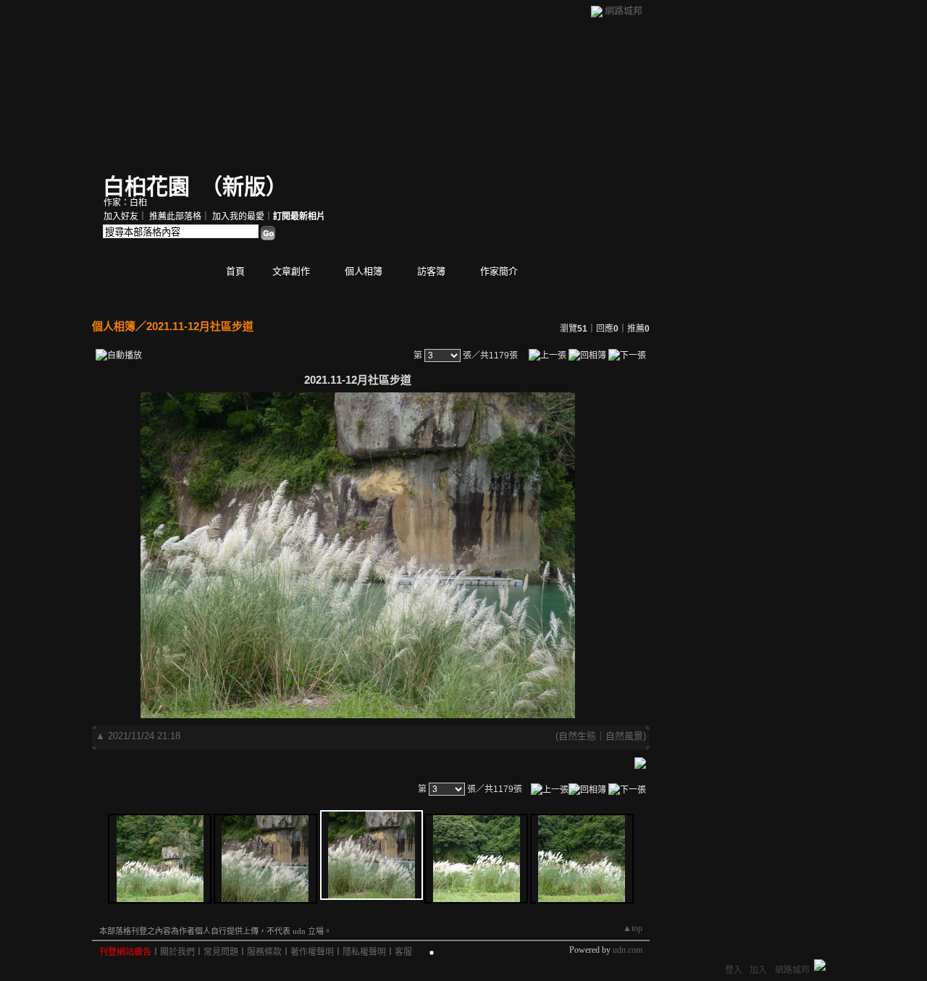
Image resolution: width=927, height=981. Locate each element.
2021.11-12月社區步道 (199, 326)
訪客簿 (431, 271)
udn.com (627, 950)
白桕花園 (146, 186)
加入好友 (121, 216)
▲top (632, 928)
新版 (244, 186)
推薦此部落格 (175, 216)
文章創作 (291, 271)
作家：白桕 (125, 203)
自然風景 (624, 736)
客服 (403, 952)
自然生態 (577, 736)
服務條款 (264, 952)
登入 (733, 970)
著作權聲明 (312, 952)
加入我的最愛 (238, 216)
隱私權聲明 (364, 952)
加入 (758, 970)
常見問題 (221, 952)
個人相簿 (363, 271)
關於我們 (177, 952)
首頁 (235, 271)
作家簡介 (499, 271)
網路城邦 (623, 10)
